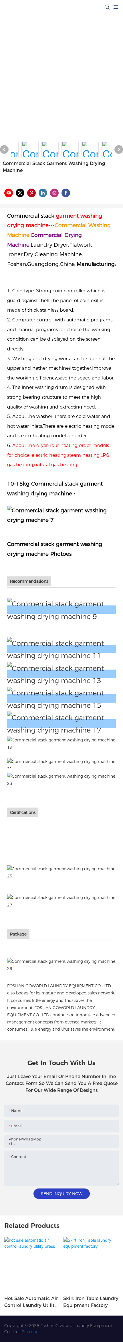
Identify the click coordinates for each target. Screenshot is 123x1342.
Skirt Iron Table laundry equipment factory (90, 1302)
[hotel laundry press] (61, 723)
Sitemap (30, 1331)
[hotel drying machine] (61, 674)
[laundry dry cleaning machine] (61, 779)
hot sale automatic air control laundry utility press (31, 1302)
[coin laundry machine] (61, 765)
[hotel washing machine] (61, 649)
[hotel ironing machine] (61, 698)
